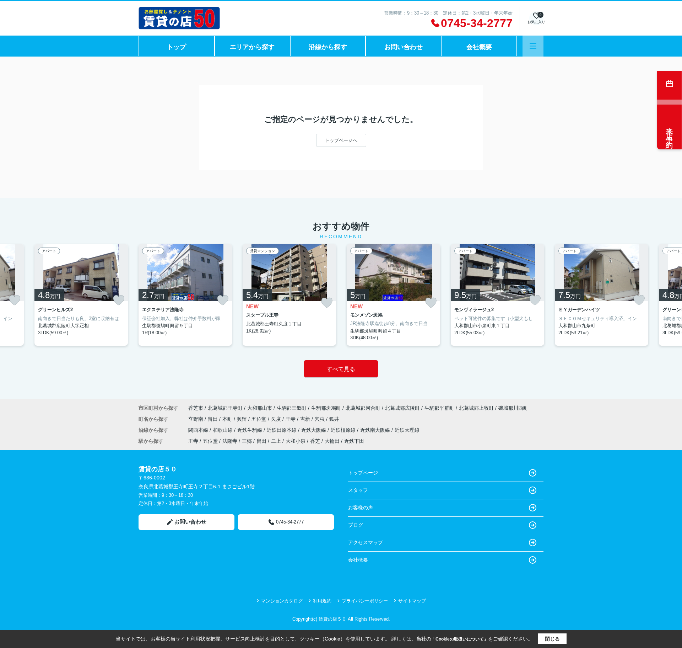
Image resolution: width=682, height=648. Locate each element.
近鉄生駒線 (250, 430)
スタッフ (358, 490)
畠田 (213, 419)
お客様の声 (360, 507)
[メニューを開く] (533, 46)
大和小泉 (295, 441)
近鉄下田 (354, 441)
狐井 (334, 419)
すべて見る (341, 369)
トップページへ (341, 140)
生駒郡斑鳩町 (326, 408)
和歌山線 (223, 430)
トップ (176, 47)
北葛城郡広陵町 (402, 408)
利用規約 (322, 601)
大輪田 (332, 441)
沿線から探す (328, 47)
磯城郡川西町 (513, 408)
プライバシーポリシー (365, 601)
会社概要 (479, 47)
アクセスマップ (365, 542)
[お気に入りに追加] (14, 300)
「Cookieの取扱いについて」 (459, 639)
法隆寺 (229, 441)
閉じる (552, 639)
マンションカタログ (282, 601)
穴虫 (320, 419)
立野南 (196, 419)
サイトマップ (412, 601)
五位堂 (259, 419)
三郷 (247, 441)
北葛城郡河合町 (363, 408)
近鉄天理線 (407, 430)
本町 (228, 419)
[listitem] (185, 295)
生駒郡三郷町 (292, 408)
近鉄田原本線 (282, 430)
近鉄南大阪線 (375, 430)
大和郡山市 (259, 408)
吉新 (306, 419)
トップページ (363, 473)
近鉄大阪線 (314, 430)
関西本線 (199, 430)
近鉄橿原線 (344, 430)
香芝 (315, 441)
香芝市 (195, 408)
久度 (276, 419)
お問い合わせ (403, 47)
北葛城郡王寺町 (225, 408)
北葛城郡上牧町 (476, 408)
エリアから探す (252, 47)
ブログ (355, 525)
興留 (242, 419)
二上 (276, 441)
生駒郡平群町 (439, 408)
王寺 (291, 419)
